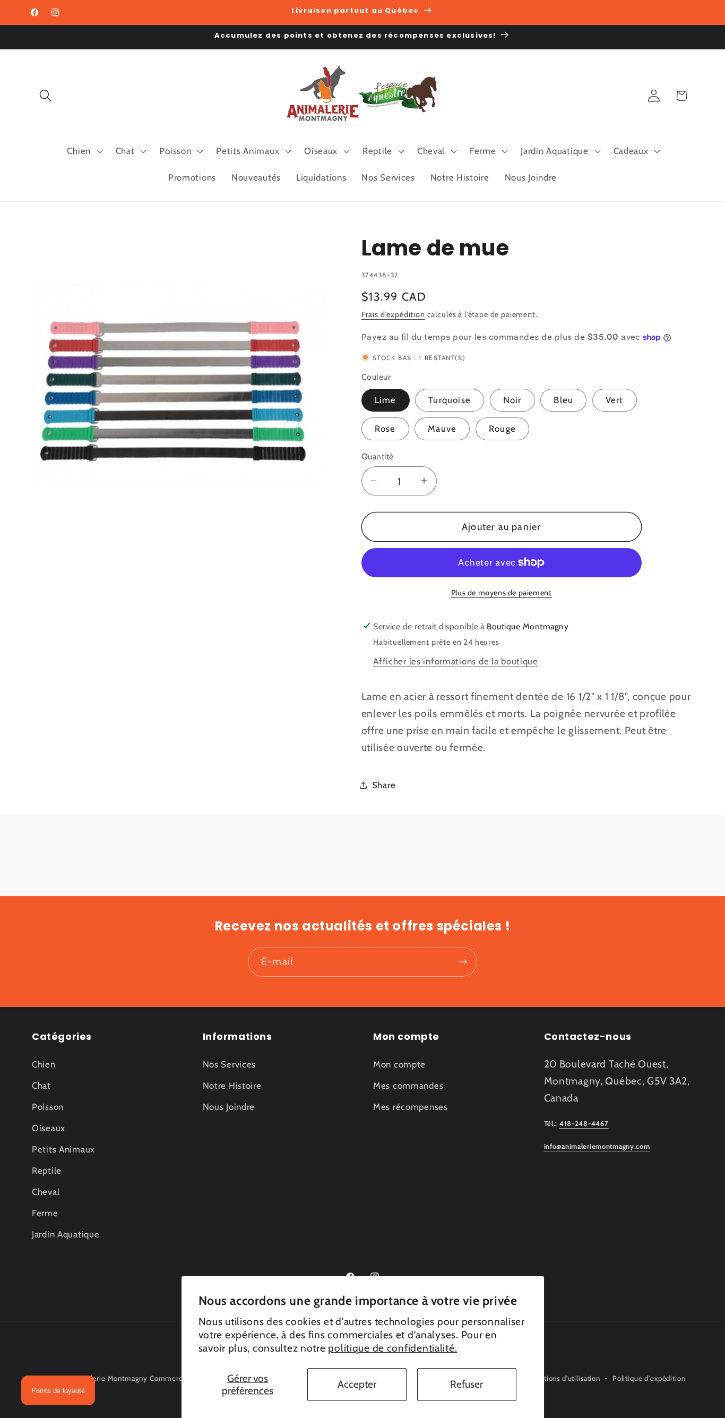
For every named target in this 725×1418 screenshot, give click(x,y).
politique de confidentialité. (392, 1348)
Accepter (357, 1384)
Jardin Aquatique (66, 1234)
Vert (615, 399)
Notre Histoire (232, 1085)
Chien (44, 1064)
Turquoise (449, 399)
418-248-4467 (584, 1123)
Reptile (47, 1170)
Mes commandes (408, 1085)
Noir (512, 399)
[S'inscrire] (462, 962)
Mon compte (399, 1064)
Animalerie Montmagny (108, 1378)
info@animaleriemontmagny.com (597, 1146)
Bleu (563, 399)
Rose (385, 428)
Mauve (442, 428)
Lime (385, 399)
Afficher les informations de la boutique (455, 660)
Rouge (502, 428)
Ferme (45, 1213)
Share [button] (384, 784)
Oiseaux (48, 1128)
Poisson (48, 1106)
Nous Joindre (229, 1106)
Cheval (45, 1191)
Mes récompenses (410, 1106)
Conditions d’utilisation (562, 1378)
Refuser (466, 1384)
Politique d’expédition (648, 1378)
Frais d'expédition (393, 314)
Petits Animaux (63, 1149)
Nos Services (229, 1064)
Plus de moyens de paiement (501, 592)
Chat (41, 1085)
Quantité (377, 456)
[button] (46, 96)
